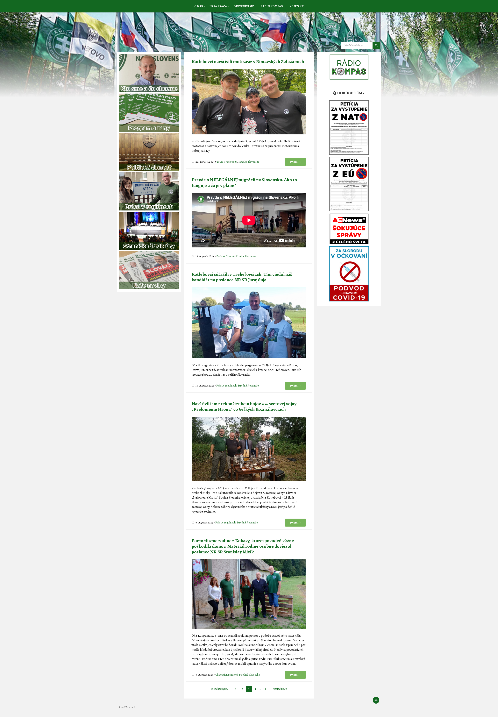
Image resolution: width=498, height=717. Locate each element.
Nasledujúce (280, 689)
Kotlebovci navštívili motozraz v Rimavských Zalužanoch (248, 61)
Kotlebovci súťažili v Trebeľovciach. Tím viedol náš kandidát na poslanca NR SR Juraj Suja (242, 277)
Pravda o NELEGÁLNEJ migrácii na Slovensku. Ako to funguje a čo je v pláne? (244, 182)
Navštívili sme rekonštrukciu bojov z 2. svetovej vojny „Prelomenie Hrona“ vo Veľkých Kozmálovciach (244, 406)
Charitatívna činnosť (226, 675)
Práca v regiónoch (227, 162)
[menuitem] (198, 6)
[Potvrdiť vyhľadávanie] (376, 45)
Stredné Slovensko (248, 162)
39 (264, 689)
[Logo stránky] (148, 32)
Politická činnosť (225, 256)
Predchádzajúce (220, 689)
